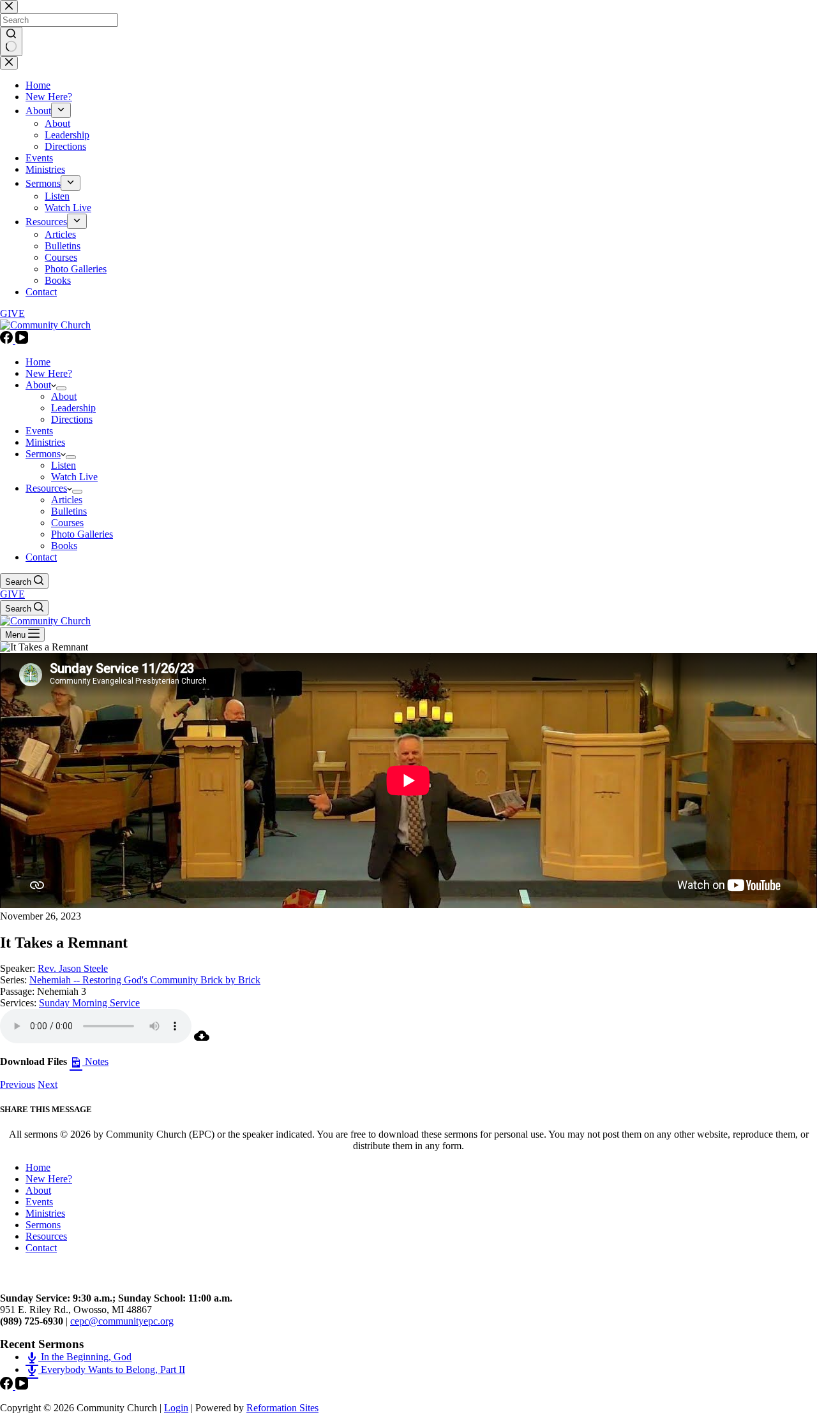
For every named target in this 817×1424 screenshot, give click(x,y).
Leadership (73, 407)
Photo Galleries (82, 534)
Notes (95, 1061)
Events (39, 430)
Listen (63, 465)
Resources (46, 488)
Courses (67, 522)
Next (47, 1084)
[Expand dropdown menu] (61, 388)
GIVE (12, 594)
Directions (72, 419)
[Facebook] (7, 340)
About (38, 384)
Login (176, 1407)
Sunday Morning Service (89, 1002)
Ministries (45, 442)
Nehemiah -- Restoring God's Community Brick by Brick (144, 979)
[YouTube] (21, 340)
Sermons (43, 453)
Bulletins (69, 511)
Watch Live (74, 476)
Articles (66, 499)
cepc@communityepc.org (122, 1321)
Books (64, 545)
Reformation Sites (282, 1407)
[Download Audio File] (201, 1039)
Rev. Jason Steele (73, 968)
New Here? (49, 373)
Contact (41, 557)
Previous (17, 1084)
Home (38, 361)
